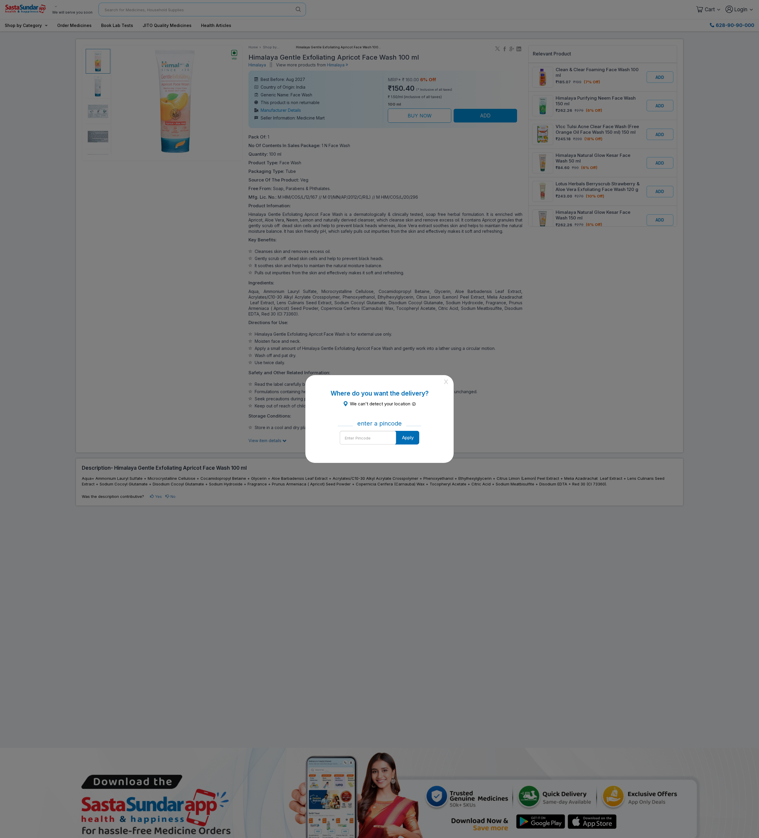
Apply (408, 437)
